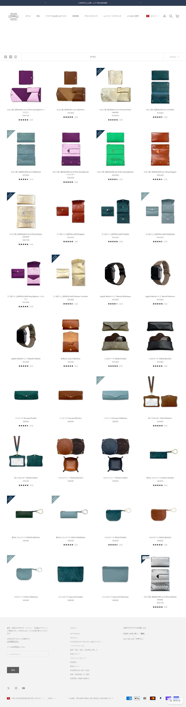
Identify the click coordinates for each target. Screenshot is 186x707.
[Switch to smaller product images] (10, 57)
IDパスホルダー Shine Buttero (160, 418)
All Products (75, 634)
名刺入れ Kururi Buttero (70, 359)
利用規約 (73, 662)
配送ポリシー (75, 666)
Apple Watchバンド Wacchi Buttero (160, 296)
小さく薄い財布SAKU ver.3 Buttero (70, 110)
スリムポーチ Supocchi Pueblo (70, 597)
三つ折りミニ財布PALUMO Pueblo (115, 234)
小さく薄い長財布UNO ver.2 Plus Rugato (160, 172)
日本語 (50, 698)
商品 (38, 16)
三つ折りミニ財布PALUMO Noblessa (160, 234)
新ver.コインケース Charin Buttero (26, 537)
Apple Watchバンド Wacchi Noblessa (115, 296)
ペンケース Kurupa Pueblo (25, 418)
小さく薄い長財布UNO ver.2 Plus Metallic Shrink (160, 598)
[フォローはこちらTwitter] (8, 688)
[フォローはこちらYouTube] (23, 688)
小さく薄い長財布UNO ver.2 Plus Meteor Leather (26, 235)
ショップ (17, 30)
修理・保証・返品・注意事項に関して (83, 650)
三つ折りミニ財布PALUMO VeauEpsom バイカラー (25, 298)
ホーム (28, 16)
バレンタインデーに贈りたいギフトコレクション (39, 30)
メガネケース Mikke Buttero (160, 359)
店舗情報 (75, 16)
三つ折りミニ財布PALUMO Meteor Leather (70, 296)
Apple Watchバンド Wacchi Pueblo (25, 359)
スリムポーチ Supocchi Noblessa (115, 597)
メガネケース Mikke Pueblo (115, 359)
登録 (13, 670)
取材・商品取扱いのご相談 (79, 674)
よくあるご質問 (133, 16)
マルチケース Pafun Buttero (160, 537)
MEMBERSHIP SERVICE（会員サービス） (86, 642)
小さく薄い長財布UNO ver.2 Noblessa (26, 172)
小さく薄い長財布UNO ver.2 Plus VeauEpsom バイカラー (70, 173)
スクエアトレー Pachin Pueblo (115, 478)
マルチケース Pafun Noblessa (26, 597)
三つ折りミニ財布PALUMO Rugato (70, 234)
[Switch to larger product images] (5, 57)
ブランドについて (91, 16)
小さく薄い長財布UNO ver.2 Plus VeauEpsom (115, 172)
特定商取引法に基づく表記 (79, 670)
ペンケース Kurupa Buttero (71, 418)
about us (73, 638)
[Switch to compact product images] (15, 57)
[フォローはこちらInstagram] (16, 688)
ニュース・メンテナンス (112, 16)
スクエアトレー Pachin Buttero (70, 478)
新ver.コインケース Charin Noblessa (70, 537)
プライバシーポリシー (78, 658)
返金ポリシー (75, 654)
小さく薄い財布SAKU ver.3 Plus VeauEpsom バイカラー (26, 111)
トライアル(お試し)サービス (56, 16)
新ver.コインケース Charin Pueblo (160, 478)
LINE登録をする (13, 641)
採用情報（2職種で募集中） (80, 678)
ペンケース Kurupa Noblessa (115, 418)
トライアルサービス (77, 646)
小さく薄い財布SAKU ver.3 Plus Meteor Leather (115, 111)
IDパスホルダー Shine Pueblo (25, 478)
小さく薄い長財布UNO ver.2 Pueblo (160, 110)
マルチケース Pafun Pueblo (115, 537)
